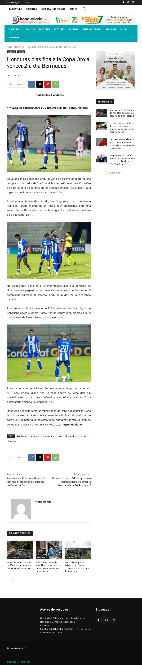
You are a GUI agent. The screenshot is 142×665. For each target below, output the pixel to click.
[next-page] (14, 579)
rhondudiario (43, 501)
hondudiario (48, 436)
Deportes (19, 46)
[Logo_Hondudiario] (30, 20)
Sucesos (12, 441)
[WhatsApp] (55, 84)
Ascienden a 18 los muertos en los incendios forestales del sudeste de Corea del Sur (27, 482)
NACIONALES (13, 557)
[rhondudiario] (21, 509)
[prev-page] (9, 579)
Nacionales (70, 436)
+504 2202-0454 (54, 632)
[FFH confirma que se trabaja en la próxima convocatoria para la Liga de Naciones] (78, 550)
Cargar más (114, 172)
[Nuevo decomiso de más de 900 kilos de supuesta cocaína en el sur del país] (20, 550)
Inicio (9, 46)
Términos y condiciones (18, 661)
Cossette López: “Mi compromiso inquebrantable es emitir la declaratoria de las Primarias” (71, 482)
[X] (133, 2)
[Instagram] (128, 2)
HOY (60, 436)
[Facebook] (124, 2)
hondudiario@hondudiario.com (56, 628)
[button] (84, 9)
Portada (21, 52)
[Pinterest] (47, 84)
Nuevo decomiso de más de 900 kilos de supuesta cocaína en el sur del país (19, 565)
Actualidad (22, 436)
